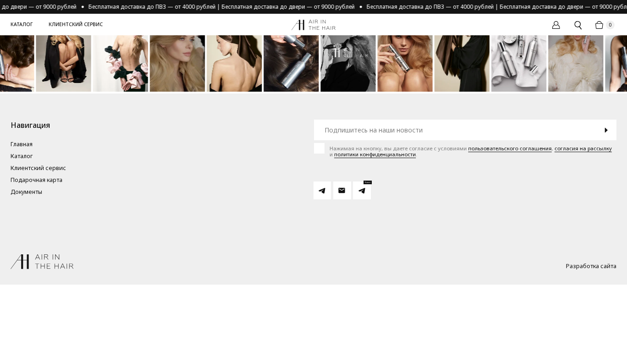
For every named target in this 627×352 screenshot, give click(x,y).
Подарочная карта (36, 180)
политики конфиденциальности (375, 154)
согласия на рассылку (583, 148)
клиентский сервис (76, 24)
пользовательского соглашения (510, 148)
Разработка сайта (591, 267)
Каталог (22, 24)
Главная (22, 145)
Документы (26, 192)
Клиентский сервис (38, 168)
